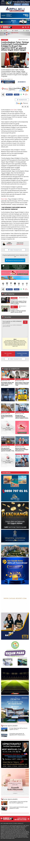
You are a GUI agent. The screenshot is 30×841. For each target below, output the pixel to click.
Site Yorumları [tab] (8, 353)
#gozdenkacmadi (19, 244)
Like (10, 94)
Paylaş (16, 94)
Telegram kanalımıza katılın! (16, 260)
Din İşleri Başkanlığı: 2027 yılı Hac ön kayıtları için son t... (18, 728)
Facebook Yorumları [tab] (22, 353)
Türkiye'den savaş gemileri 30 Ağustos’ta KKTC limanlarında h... (17, 734)
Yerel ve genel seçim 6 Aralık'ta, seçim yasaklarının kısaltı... (18, 807)
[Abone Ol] (22, 103)
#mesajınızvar (9, 244)
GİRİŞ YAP (25, 322)
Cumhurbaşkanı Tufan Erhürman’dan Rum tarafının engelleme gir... (18, 802)
